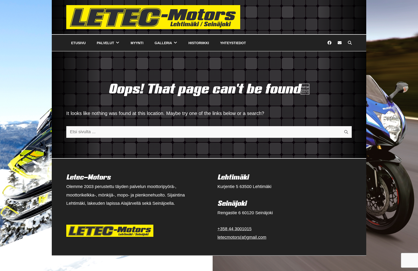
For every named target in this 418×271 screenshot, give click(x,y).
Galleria (163, 43)
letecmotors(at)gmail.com (241, 237)
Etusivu (78, 43)
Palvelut (105, 43)
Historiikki (198, 43)
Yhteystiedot (233, 43)
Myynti (137, 43)
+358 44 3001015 (234, 228)
